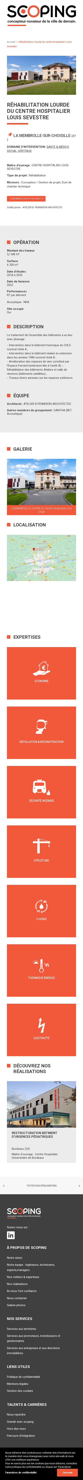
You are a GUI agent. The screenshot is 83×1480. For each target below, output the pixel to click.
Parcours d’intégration (21, 1435)
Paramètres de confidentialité (20, 1472)
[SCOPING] (41, 15)
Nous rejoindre (16, 1414)
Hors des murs (16, 1428)
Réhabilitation (37, 175)
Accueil (11, 41)
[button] (41, 482)
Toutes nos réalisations (42, 1185)
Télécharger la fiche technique (25, 199)
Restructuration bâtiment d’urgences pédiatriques (34, 1135)
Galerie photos (16, 1305)
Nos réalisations (17, 1284)
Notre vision (14, 1258)
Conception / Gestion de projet (40, 182)
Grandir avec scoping (20, 1421)
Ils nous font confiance (21, 1291)
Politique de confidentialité (23, 1377)
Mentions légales (17, 1384)
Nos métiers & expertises (23, 1277)
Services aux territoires (21, 1329)
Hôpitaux (24, 151)
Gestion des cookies (20, 1391)
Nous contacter (17, 1298)
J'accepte (67, 1472)
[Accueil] (24, 1213)
